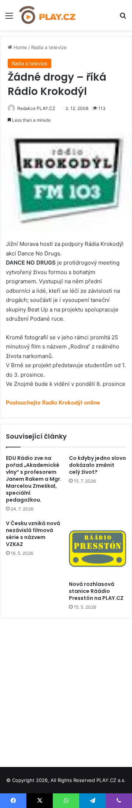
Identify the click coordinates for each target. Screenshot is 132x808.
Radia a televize (49, 47)
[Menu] (9, 18)
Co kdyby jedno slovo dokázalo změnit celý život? (97, 465)
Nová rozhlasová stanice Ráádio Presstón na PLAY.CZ (96, 591)
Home (19, 47)
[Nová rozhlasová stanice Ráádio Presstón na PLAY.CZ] (97, 548)
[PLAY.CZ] (47, 15)
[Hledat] (122, 18)
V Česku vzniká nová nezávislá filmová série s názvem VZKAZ (33, 534)
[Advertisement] (66, 690)
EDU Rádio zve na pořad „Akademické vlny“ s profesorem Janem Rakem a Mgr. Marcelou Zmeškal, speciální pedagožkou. (34, 478)
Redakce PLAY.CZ (36, 108)
